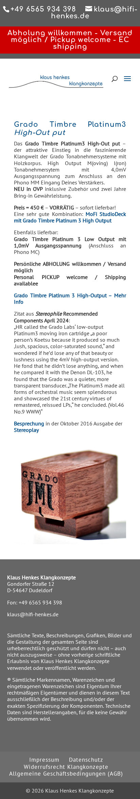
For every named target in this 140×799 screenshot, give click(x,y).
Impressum (44, 759)
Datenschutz (86, 759)
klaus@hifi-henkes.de (32, 614)
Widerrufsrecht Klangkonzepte (66, 767)
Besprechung (30, 423)
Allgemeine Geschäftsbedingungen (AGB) (66, 773)
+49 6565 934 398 (40, 602)
